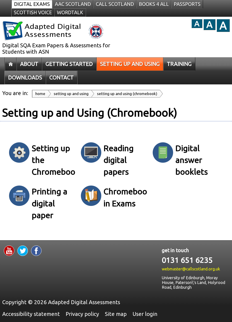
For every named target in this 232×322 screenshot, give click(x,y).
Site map (116, 314)
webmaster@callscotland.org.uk (191, 269)
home (40, 93)
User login (145, 314)
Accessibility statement (31, 314)
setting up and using (71, 93)
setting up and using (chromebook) (127, 93)
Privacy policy (82, 314)
